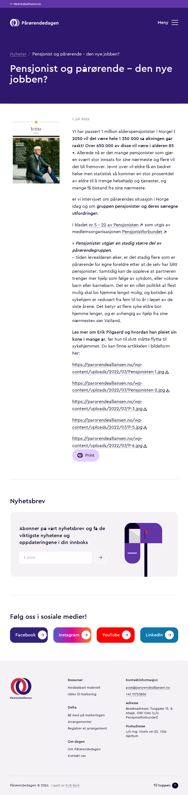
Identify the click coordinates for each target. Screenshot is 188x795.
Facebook (25, 635)
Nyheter (18, 54)
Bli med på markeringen (86, 715)
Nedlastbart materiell (84, 687)
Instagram (69, 635)
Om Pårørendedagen (84, 749)
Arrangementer (80, 722)
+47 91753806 (136, 694)
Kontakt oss (77, 756)
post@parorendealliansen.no (148, 687)
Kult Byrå (72, 785)
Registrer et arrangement (87, 728)
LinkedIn (154, 635)
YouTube (111, 635)
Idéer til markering (82, 694)
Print (89, 455)
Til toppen (161, 785)
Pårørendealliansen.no (27, 4)
